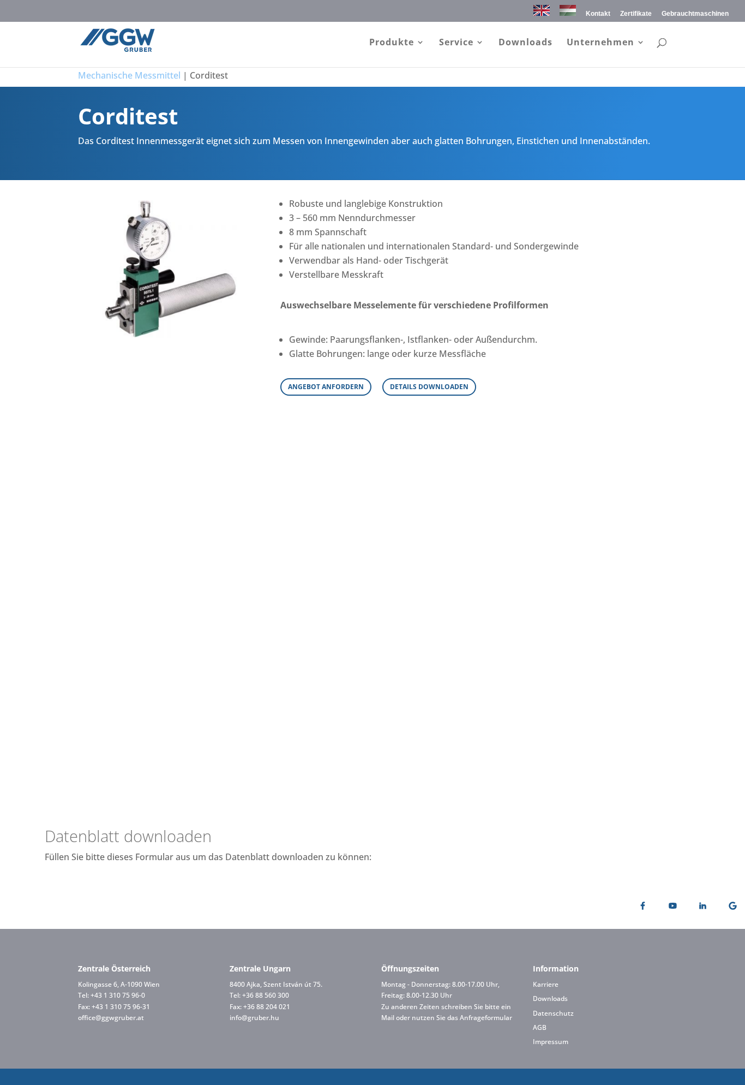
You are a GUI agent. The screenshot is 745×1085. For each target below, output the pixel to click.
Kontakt (598, 13)
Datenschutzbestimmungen (509, 757)
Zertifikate (636, 13)
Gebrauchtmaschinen (695, 13)
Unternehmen (600, 43)
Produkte (391, 43)
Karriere (545, 984)
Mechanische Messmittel (129, 75)
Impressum (550, 1041)
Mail (387, 1017)
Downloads (525, 43)
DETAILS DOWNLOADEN (429, 386)
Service (456, 43)
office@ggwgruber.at (111, 1017)
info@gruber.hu (254, 1017)
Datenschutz (553, 1013)
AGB (539, 1027)
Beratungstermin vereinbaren (372, 492)
